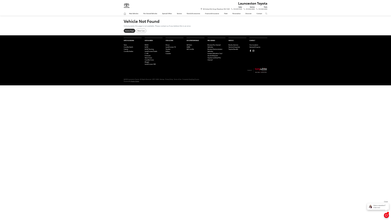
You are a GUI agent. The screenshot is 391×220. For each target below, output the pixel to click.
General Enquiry (254, 47)
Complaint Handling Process (190, 79)
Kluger (147, 62)
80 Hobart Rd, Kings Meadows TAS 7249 (216, 9)
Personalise (236, 13)
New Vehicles (133, 13)
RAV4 (146, 45)
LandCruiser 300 (150, 64)
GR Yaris (189, 45)
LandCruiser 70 (171, 47)
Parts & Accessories (193, 13)
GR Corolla (190, 49)
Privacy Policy (169, 79)
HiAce (168, 51)
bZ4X (146, 47)
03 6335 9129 (237, 9)
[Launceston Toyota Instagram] (253, 51)
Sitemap (162, 79)
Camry (126, 49)
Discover (248, 13)
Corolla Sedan (128, 51)
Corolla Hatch (128, 47)
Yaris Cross (148, 58)
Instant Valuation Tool (215, 53)
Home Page (129, 31)
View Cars (141, 31)
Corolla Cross (149, 60)
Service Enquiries (234, 47)
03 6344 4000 (250, 9)
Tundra (168, 49)
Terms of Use (177, 79)
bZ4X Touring (149, 49)
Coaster (168, 53)
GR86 (188, 47)
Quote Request (213, 55)
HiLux (167, 45)
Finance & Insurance (212, 13)
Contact (259, 13)
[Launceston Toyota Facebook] (250, 51)
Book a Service (233, 45)
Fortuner (148, 55)
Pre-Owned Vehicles (150, 13)
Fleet (226, 13)
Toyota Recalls (233, 49)
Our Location (253, 45)
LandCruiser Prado (151, 51)
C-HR (146, 53)
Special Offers (167, 13)
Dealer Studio (135, 81)
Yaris (125, 45)
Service (179, 13)
